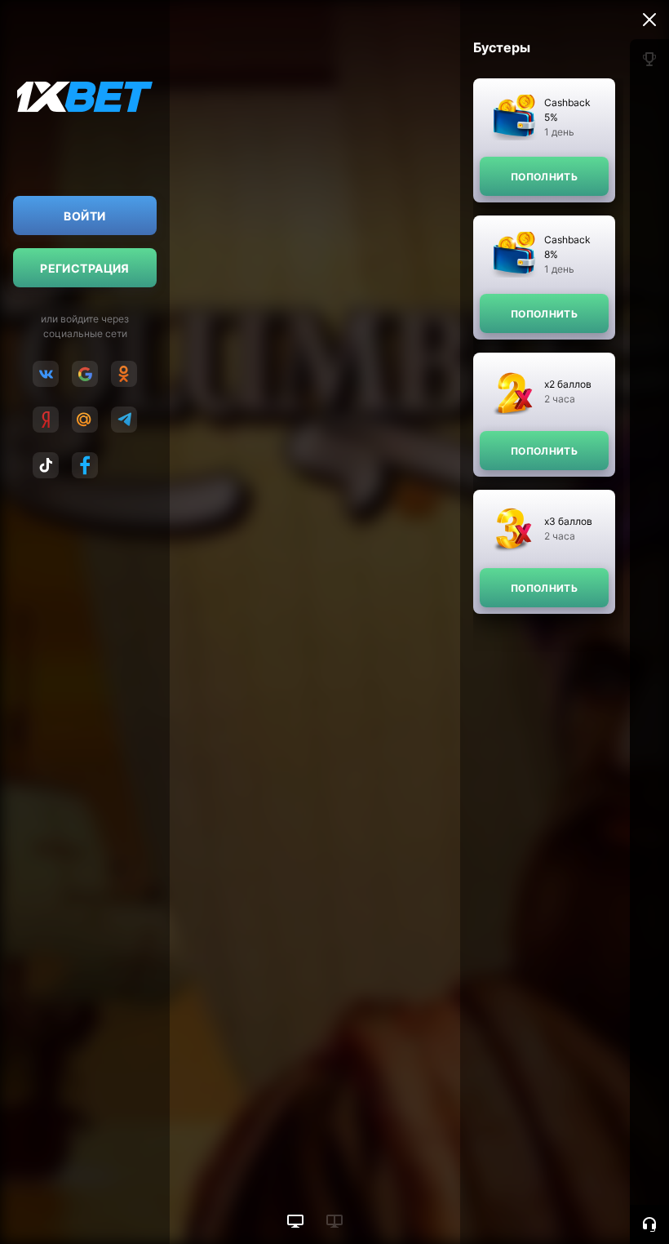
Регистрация (85, 268)
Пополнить (544, 177)
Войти (84, 216)
